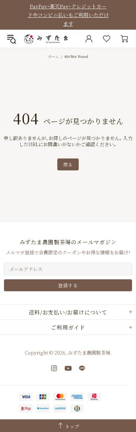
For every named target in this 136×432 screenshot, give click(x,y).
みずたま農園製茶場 (46, 39)
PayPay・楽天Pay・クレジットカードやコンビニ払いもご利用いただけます (68, 15)
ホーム (53, 56)
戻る (68, 164)
